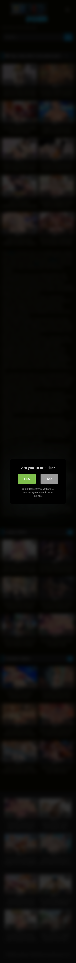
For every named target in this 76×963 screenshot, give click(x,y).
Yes (27, 479)
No (49, 479)
